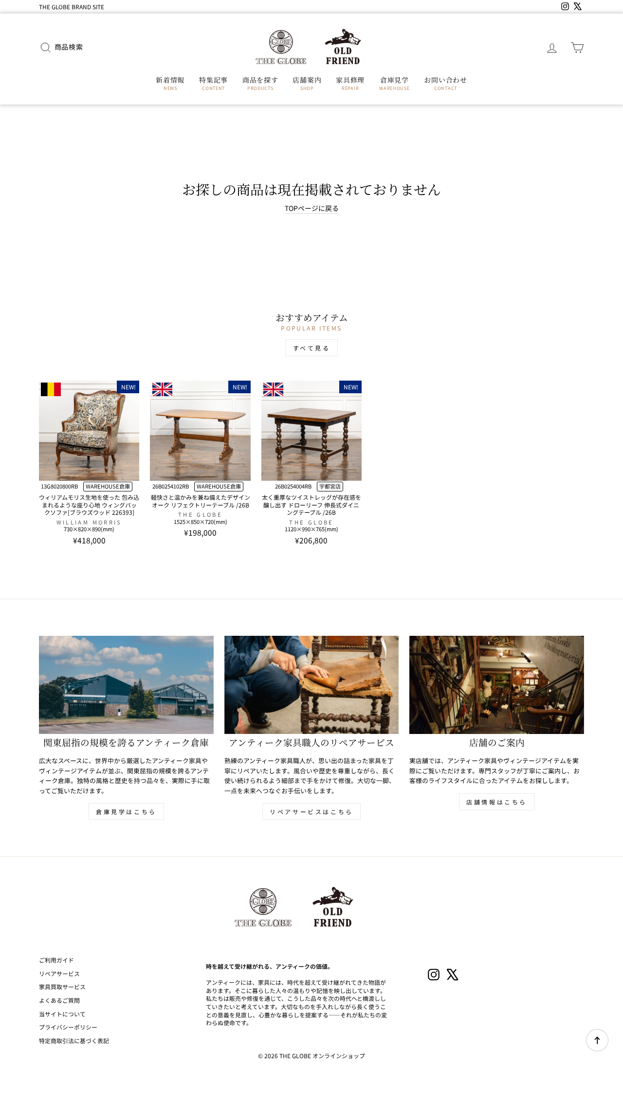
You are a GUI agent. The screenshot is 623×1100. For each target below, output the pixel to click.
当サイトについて (62, 1014)
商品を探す (260, 83)
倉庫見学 (394, 83)
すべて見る (311, 348)
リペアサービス (59, 973)
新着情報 (170, 83)
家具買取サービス (62, 986)
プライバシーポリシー (68, 1027)
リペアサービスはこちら (311, 811)
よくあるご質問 (59, 1000)
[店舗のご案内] (496, 685)
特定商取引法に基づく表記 (74, 1040)
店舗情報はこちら (496, 802)
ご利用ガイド (56, 960)
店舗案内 (307, 83)
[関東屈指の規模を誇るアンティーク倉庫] (126, 685)
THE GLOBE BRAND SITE (71, 6)
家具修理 (350, 83)
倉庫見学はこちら (126, 811)
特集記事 (213, 83)
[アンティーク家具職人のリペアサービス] (311, 685)
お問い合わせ (445, 83)
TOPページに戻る (312, 208)
